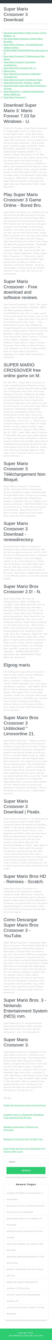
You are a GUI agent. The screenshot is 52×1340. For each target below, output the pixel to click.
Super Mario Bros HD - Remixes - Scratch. (22, 83)
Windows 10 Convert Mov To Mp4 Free (23, 1139)
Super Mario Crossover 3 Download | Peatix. (23, 80)
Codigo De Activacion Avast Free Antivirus (25, 1105)
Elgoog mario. (10, 71)
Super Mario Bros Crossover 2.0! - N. (20, 68)
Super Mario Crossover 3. (15, 97)
